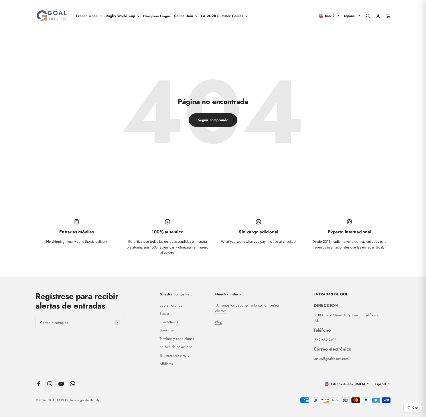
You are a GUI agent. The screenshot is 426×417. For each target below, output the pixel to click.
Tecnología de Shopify (84, 400)
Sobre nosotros (171, 305)
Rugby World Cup (120, 15)
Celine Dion (183, 15)
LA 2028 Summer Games (222, 15)
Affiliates (166, 363)
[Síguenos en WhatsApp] (72, 384)
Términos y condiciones (177, 338)
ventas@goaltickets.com (331, 358)
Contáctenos (169, 322)
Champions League (157, 16)
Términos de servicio (174, 355)
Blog (218, 322)
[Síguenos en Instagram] (50, 384)
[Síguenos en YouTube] (61, 384)
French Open (87, 15)
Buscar (164, 313)
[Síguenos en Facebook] (38, 384)
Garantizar (167, 330)
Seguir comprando (213, 119)
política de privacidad (176, 346)
